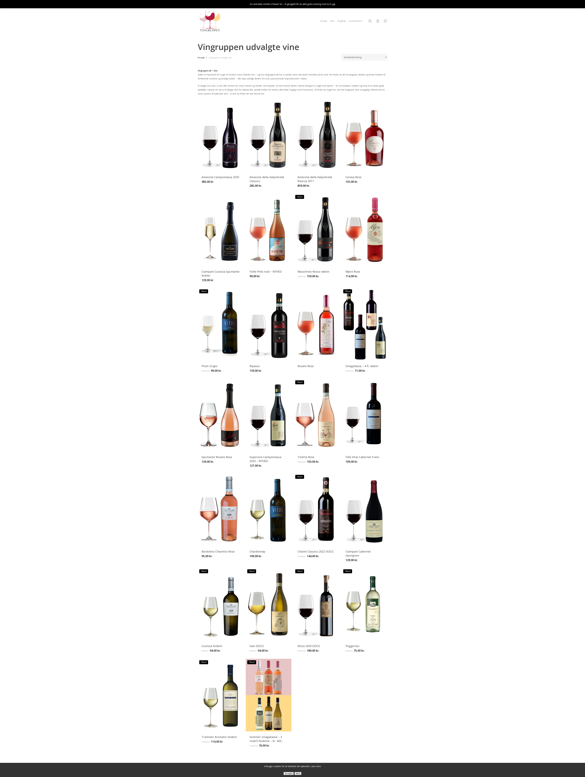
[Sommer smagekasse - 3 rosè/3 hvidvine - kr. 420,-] (268, 695)
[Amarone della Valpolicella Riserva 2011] (316, 135)
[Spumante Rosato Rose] (220, 415)
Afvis (298, 773)
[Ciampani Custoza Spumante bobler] (220, 229)
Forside (201, 57)
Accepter (289, 773)
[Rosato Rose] (316, 324)
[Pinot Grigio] (220, 324)
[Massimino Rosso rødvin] (316, 229)
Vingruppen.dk (204, 70)
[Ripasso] (268, 324)
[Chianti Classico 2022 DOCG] (316, 509)
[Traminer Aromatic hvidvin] (220, 695)
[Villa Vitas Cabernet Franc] (364, 415)
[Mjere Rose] (364, 229)
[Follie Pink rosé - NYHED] (268, 229)
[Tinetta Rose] (316, 415)
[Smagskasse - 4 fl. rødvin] (364, 324)
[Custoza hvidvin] (220, 604)
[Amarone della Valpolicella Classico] (268, 135)
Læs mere (316, 766)
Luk (333, 4)
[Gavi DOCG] (268, 604)
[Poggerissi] (364, 604)
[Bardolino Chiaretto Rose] (220, 509)
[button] (385, 21)
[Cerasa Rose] (364, 135)
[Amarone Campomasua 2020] (220, 135)
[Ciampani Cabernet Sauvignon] (364, 509)
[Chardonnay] (268, 509)
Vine (215, 70)
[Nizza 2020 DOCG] (316, 604)
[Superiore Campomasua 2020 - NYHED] (268, 415)
